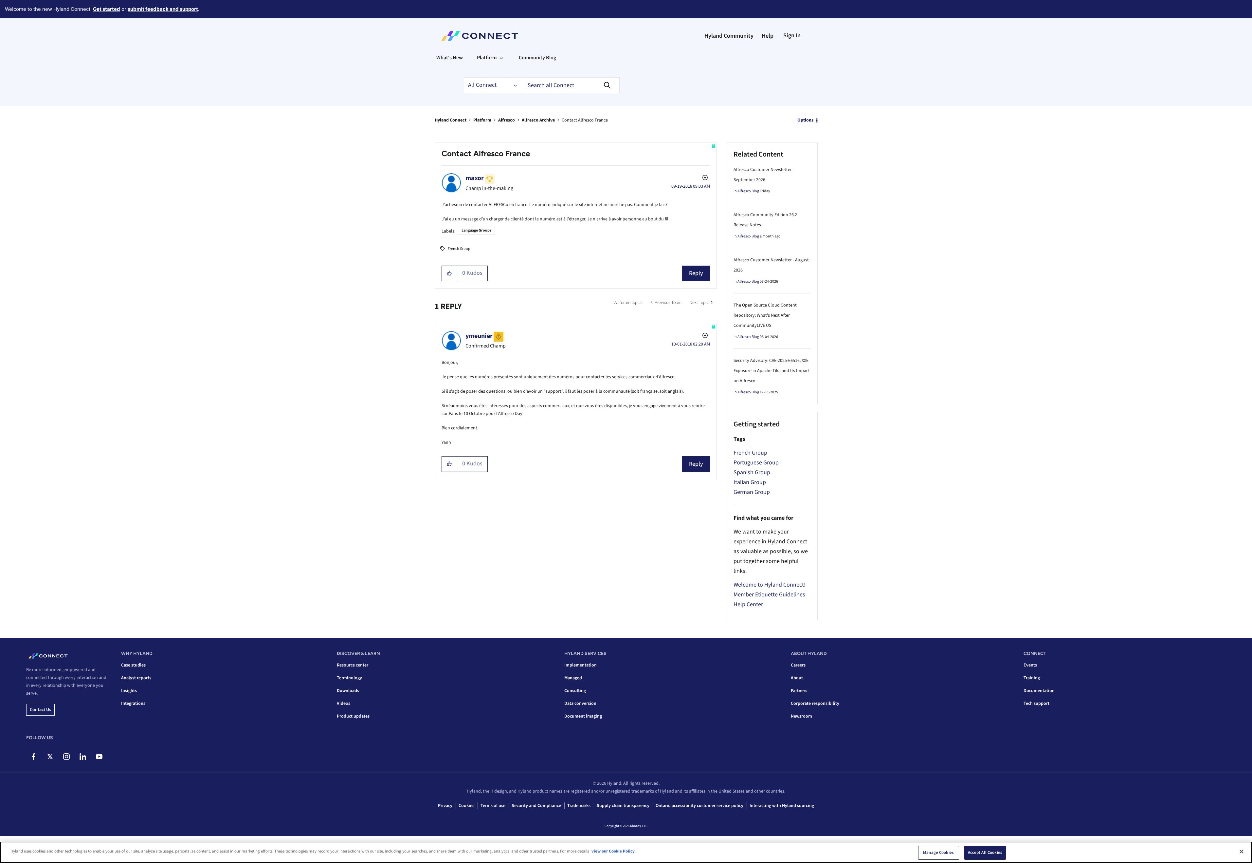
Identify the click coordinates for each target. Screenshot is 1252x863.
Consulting (575, 690)
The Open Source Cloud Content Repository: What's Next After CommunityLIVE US (765, 315)
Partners (799, 690)
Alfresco (506, 120)
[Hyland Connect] (479, 36)
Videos (343, 703)
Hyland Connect (450, 120)
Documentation (1039, 690)
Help (767, 36)
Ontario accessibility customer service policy (699, 805)
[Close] (1241, 851)
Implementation (580, 665)
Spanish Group (752, 472)
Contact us (40, 709)
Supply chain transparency (623, 805)
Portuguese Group (756, 463)
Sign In (792, 35)
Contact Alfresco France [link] (585, 120)
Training (1032, 678)
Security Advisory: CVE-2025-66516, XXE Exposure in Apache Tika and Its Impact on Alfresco (772, 370)
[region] (626, 852)
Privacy (445, 805)
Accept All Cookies (985, 852)
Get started (106, 9)
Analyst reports (136, 678)
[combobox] (570, 85)
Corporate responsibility (815, 703)
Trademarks (578, 805)
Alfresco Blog (748, 191)
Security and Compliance (536, 805)
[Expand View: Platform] (501, 57)
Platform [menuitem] (487, 57)
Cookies (466, 805)
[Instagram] (66, 756)
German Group (752, 492)
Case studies (133, 665)
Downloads (348, 690)
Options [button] (805, 120)
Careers (798, 665)
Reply (696, 273)
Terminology (349, 678)
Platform (482, 120)
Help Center (748, 604)
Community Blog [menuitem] (537, 57)
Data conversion (580, 703)
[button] (449, 273)
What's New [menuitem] (449, 57)
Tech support (1036, 703)
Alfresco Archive (538, 120)
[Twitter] (50, 756)
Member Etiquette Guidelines (769, 595)
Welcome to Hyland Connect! (770, 585)
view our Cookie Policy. (613, 851)
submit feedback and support (163, 9)
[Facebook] (33, 756)
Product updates (353, 716)
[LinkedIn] (82, 756)
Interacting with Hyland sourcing (782, 805)
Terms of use (493, 805)
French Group (459, 249)
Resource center (352, 665)
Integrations (133, 703)
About (797, 678)
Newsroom (801, 716)
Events (1030, 665)
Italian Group (750, 482)
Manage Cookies (938, 852)
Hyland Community (728, 36)
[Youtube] (99, 756)
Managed (573, 678)
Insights (129, 690)
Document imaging (583, 716)
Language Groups (476, 230)
